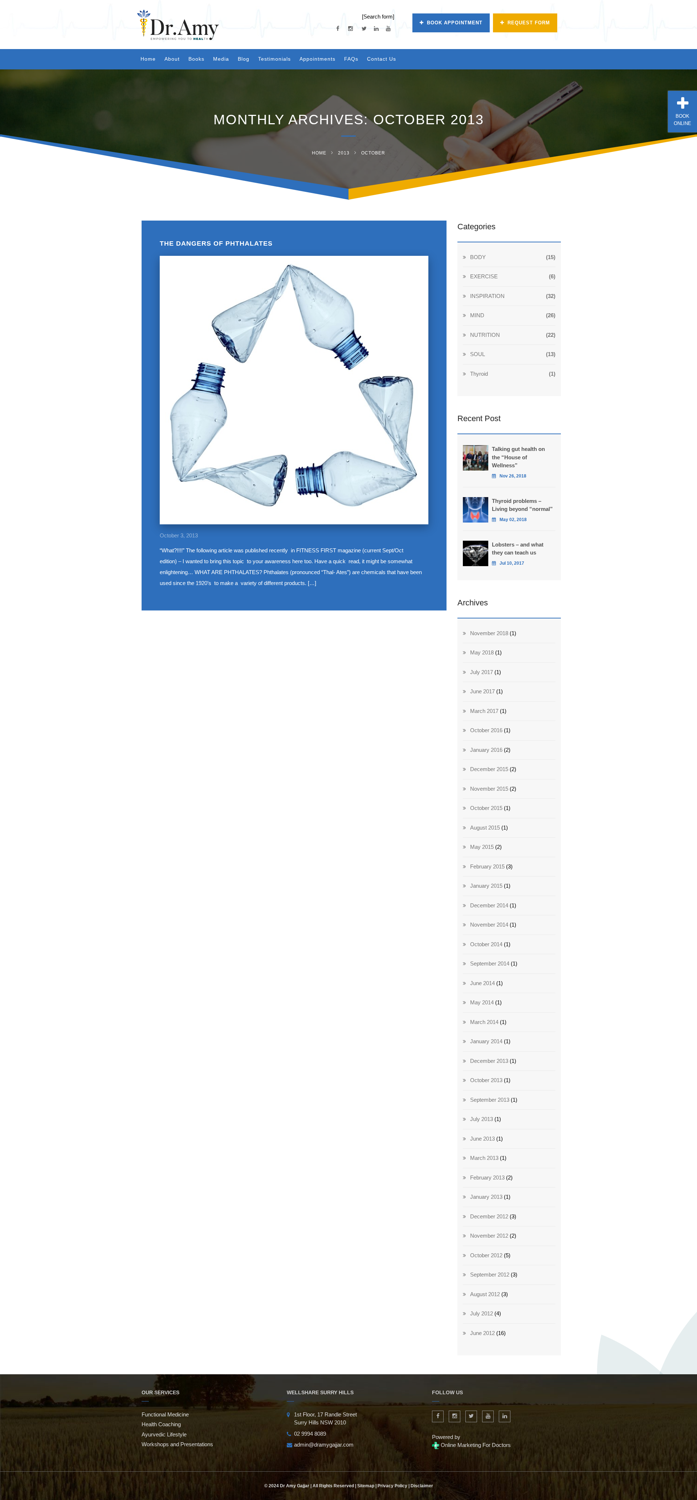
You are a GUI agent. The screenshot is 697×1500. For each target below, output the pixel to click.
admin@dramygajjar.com (324, 1444)
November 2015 (489, 789)
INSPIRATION (487, 296)
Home (148, 59)
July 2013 (481, 1119)
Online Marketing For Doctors (475, 1445)
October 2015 (486, 808)
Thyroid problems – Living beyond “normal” (522, 505)
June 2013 (482, 1139)
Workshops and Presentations (177, 1444)
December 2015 (489, 769)
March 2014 (484, 1022)
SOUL (477, 354)
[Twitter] (364, 28)
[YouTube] (388, 28)
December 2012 (489, 1216)
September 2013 (489, 1100)
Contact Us (381, 59)
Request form (529, 22)
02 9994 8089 (310, 1434)
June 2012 (482, 1333)
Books (196, 59)
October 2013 (486, 1080)
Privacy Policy (392, 1485)
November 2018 (489, 633)
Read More (294, 399)
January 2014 (486, 1041)
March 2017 (484, 711)
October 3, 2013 (179, 535)
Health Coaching (161, 1424)
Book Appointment (454, 22)
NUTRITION (485, 335)
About (172, 59)
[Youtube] (488, 1416)
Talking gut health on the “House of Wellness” (518, 457)
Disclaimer (422, 1485)
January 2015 (486, 886)
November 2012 (489, 1236)
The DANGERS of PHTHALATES (216, 243)
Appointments (317, 59)
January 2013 (486, 1197)
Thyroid (479, 374)
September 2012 (489, 1274)
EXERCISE (484, 276)
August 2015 (485, 827)
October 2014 (486, 944)
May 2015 (482, 847)
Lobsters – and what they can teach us (517, 548)
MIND (477, 315)
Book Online (682, 119)
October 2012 (486, 1255)
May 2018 (482, 652)
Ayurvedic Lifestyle (164, 1434)
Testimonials (274, 59)
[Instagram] (350, 28)
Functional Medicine (165, 1414)
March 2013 (484, 1158)
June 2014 (482, 983)
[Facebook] (337, 28)
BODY (478, 257)
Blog (243, 59)
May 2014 (482, 1002)
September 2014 (489, 963)
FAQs (351, 59)
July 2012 (481, 1313)
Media (221, 59)
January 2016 (486, 750)
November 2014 (489, 925)
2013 (344, 153)
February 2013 (487, 1177)
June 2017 (482, 691)
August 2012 (485, 1294)
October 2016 (486, 730)
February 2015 (487, 866)
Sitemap (365, 1485)
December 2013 (489, 1061)
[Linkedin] (376, 28)
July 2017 (481, 672)
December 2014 (489, 905)
